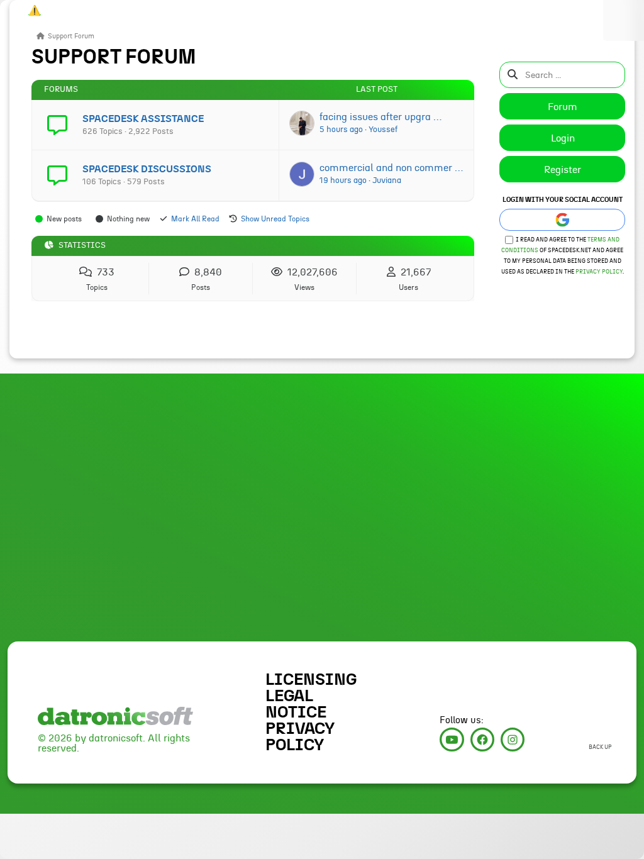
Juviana (386, 180)
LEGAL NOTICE (295, 704)
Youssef (383, 129)
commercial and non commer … (391, 168)
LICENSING (311, 680)
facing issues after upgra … (380, 117)
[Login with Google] (562, 220)
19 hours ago (343, 180)
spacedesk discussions (146, 169)
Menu (623, 20)
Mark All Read (195, 219)
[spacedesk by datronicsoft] (31, 9)
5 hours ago (341, 129)
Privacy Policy (599, 272)
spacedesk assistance (143, 119)
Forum (562, 107)
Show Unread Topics (275, 219)
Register (562, 170)
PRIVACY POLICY (300, 737)
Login (563, 138)
